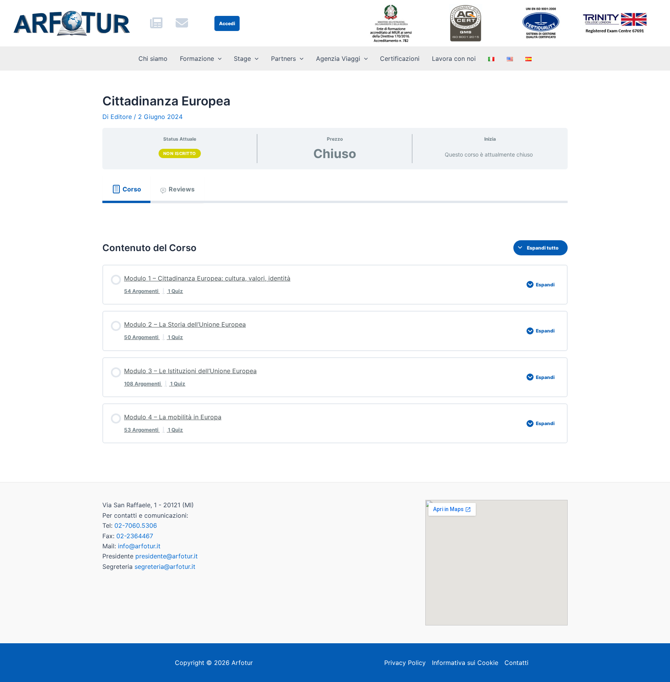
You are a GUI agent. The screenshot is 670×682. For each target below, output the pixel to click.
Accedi (227, 23)
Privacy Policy (405, 662)
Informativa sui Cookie (465, 662)
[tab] (126, 189)
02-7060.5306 (135, 525)
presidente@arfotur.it (166, 556)
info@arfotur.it (139, 546)
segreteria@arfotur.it (165, 566)
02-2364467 (134, 536)
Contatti (516, 662)
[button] (218, 58)
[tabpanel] (335, 215)
